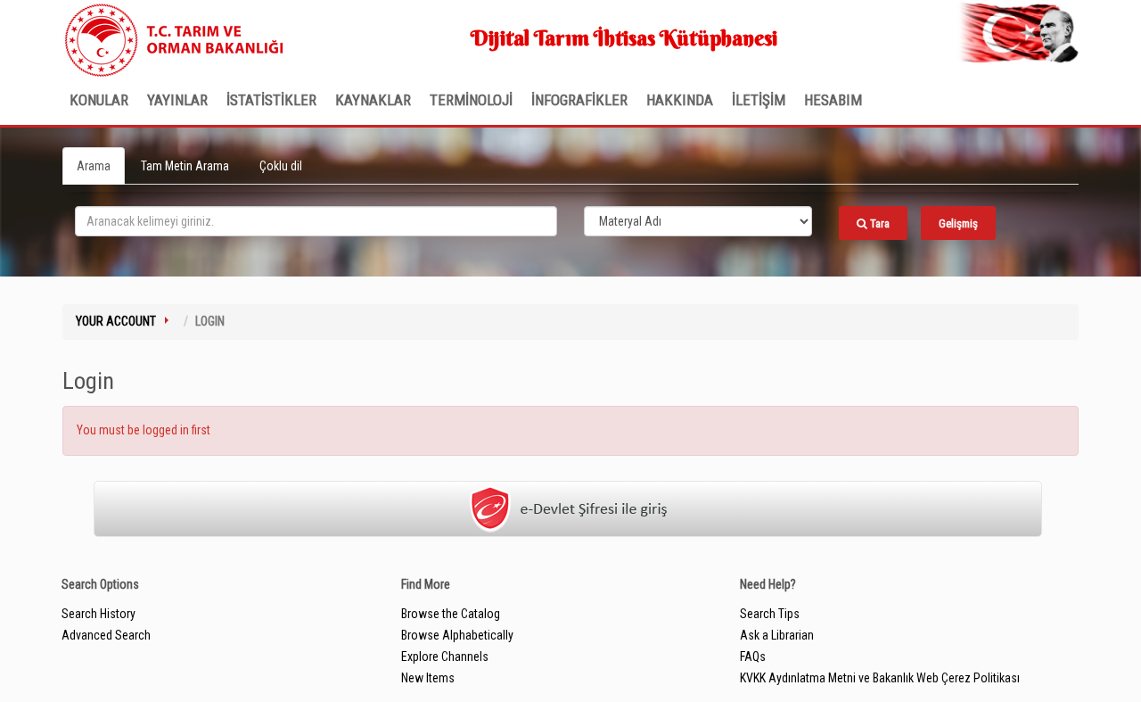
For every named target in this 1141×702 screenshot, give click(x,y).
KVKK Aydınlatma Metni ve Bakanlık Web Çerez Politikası (880, 678)
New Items (428, 678)
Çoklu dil (280, 166)
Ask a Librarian (777, 635)
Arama (94, 166)
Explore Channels (444, 656)
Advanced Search (106, 635)
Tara (878, 223)
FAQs (753, 656)
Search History (98, 614)
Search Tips (770, 614)
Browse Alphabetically (457, 635)
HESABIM (833, 100)
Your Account (116, 321)
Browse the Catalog (450, 614)
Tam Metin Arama (185, 166)
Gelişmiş (958, 223)
